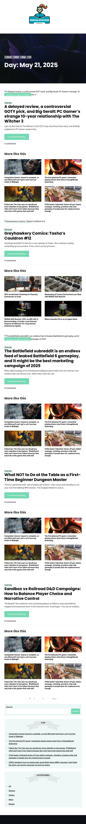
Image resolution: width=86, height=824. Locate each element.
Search (9, 707)
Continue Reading (17, 136)
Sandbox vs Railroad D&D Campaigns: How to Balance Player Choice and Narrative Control (42, 593)
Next (54, 698)
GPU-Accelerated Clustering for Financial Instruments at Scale (21, 295)
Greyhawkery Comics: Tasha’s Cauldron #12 (34, 236)
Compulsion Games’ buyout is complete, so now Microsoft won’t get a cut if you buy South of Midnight (21, 179)
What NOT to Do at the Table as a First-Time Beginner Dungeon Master (42, 477)
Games (11, 795)
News (11, 800)
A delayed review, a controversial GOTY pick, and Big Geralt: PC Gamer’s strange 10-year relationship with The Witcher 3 (42, 114)
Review (12, 804)
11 (43, 698)
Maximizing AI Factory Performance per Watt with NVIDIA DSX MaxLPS (63, 295)
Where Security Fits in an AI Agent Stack (61, 319)
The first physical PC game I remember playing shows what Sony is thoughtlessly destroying (61, 179)
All (10, 786)
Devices (12, 791)
